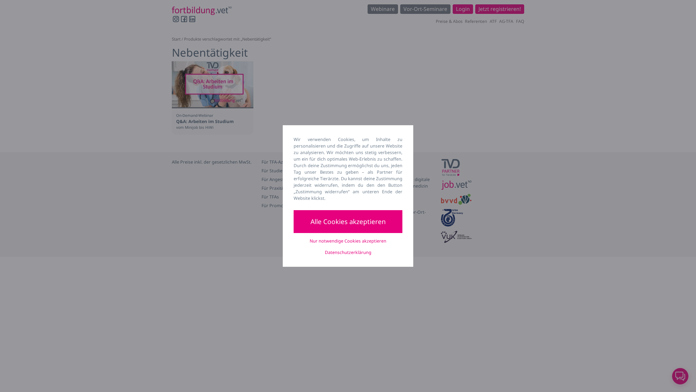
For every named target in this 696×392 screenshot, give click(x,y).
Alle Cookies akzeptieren (348, 221)
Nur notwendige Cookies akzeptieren (348, 241)
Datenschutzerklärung (348, 252)
